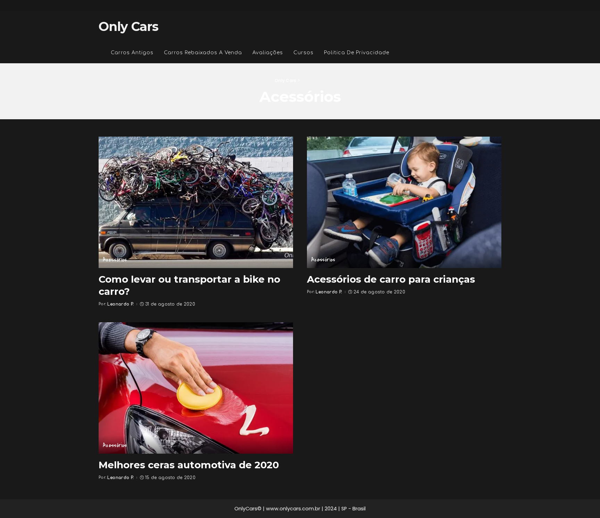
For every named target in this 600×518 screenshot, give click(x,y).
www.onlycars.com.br (293, 508)
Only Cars (128, 26)
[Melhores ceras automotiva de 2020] (196, 388)
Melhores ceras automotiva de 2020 (189, 465)
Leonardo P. (120, 304)
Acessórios (115, 260)
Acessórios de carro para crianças (391, 279)
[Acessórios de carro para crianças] (404, 202)
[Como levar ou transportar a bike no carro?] (196, 202)
